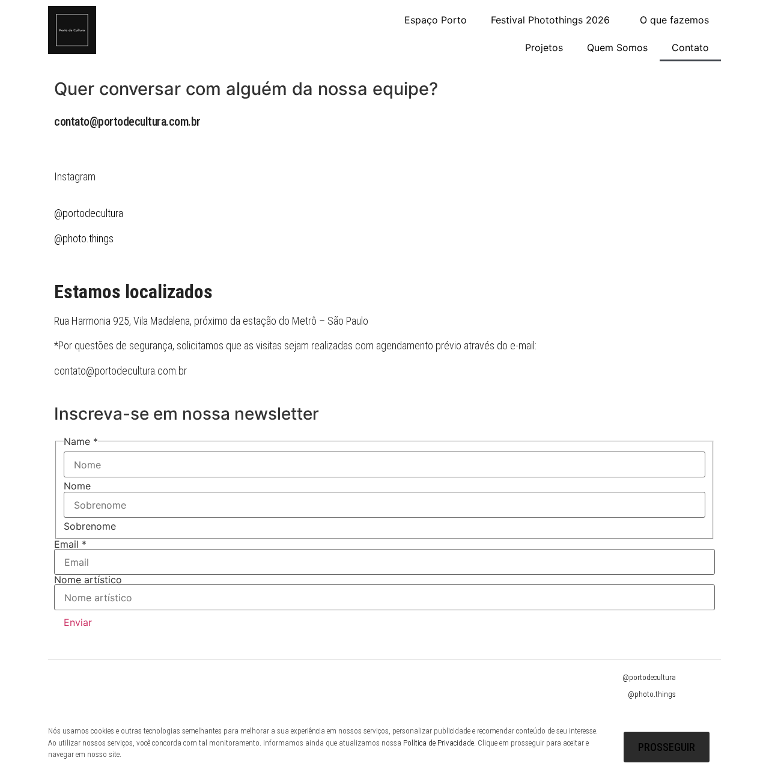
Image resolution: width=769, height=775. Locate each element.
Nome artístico (88, 579)
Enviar (78, 622)
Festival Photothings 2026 (550, 20)
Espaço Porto (435, 20)
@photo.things (84, 238)
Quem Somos (617, 47)
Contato (690, 47)
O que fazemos (674, 20)
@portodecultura (649, 677)
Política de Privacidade (438, 742)
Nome (77, 486)
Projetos (544, 47)
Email (70, 544)
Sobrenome (90, 526)
